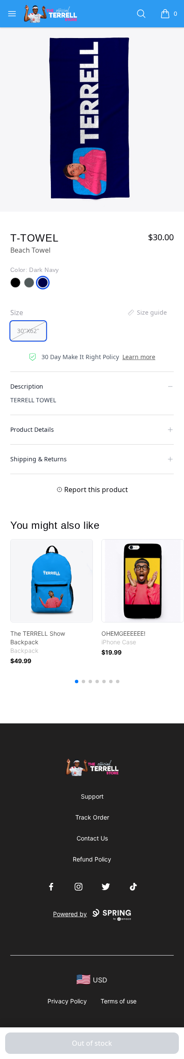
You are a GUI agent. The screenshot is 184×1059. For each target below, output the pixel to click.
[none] (147, 312)
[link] (51, 581)
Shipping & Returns (38, 459)
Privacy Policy (67, 1001)
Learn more (138, 357)
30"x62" (28, 331)
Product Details (32, 429)
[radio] (28, 331)
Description (26, 386)
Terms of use (119, 1001)
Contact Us (92, 838)
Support (92, 796)
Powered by (70, 913)
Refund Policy (92, 859)
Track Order (92, 817)
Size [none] (16, 312)
